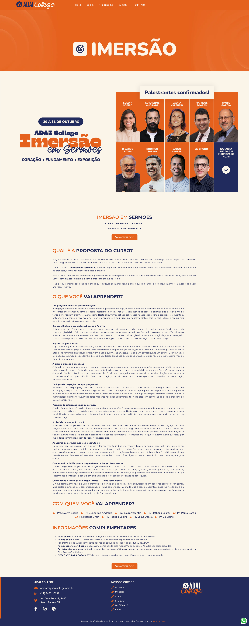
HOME (78, 5)
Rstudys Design (160, 621)
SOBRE (90, 5)
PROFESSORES (106, 5)
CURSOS (123, 5)
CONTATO (140, 5)
